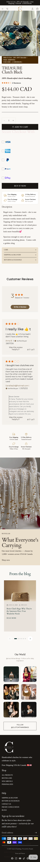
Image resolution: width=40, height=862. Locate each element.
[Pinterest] (27, 858)
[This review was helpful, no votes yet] (28, 349)
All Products (7, 775)
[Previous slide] (9, 638)
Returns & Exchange (13, 260)
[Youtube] (20, 858)
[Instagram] (16, 858)
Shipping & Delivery (12, 255)
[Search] (7, 8)
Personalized (7, 784)
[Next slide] (30, 638)
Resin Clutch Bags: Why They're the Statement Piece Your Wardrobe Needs (19, 611)
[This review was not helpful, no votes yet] (32, 349)
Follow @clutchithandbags (20, 726)
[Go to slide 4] (21, 638)
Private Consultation (10, 807)
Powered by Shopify (27, 849)
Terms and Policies (20, 853)
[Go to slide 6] (25, 638)
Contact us (6, 804)
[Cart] (37, 8)
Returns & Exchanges (11, 801)
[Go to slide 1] (15, 638)
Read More (11, 618)
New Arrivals (7, 781)
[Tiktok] (24, 858)
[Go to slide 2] (18, 638)
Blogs (4, 810)
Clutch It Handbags (16, 849)
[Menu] (2, 8)
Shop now (6, 560)
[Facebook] (12, 858)
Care (6, 250)
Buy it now (20, 186)
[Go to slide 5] (23, 638)
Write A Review (20, 307)
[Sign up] (36, 832)
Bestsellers (7, 778)
